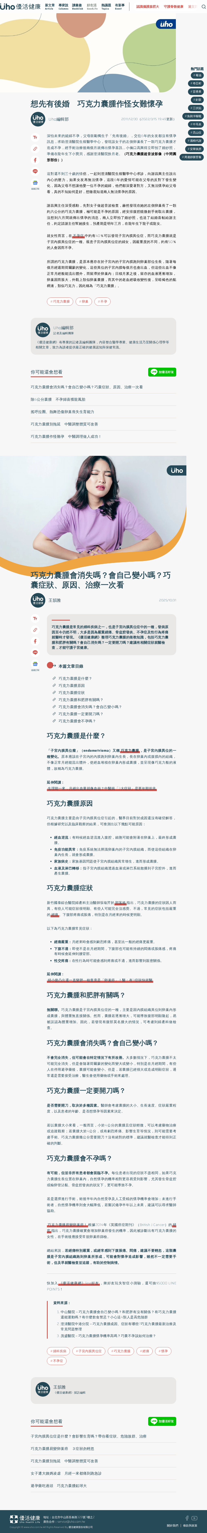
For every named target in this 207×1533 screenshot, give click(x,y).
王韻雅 (55, 600)
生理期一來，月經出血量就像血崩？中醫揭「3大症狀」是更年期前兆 (102, 788)
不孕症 (78, 235)
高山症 (197, 132)
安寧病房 (195, 149)
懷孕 (164, 1351)
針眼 (198, 99)
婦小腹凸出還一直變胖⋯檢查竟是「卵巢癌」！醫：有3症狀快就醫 (100, 980)
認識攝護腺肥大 (147, 6)
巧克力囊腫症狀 (72, 693)
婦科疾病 (60, 1351)
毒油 (198, 75)
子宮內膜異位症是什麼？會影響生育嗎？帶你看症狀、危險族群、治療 (89, 1436)
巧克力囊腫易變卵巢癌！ (67, 1224)
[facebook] (187, 1519)
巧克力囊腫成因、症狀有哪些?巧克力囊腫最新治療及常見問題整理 (118, 1326)
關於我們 (172, 1525)
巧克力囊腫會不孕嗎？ (77, 721)
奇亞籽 (197, 83)
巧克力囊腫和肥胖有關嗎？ (81, 700)
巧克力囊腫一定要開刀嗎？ (81, 714)
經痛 (54, 914)
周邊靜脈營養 (192, 157)
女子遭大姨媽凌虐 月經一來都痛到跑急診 (66, 1473)
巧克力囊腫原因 (72, 685)
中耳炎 (197, 124)
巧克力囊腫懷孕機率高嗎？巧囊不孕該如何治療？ (117, 1335)
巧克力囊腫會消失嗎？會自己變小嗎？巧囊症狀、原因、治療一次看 (87, 387)
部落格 (120, 902)
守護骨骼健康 (173, 6)
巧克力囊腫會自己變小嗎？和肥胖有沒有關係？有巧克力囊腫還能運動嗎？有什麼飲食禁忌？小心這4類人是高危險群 (118, 1314)
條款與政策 (190, 1525)
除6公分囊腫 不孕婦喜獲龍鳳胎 (58, 399)
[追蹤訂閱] (35, 182)
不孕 (103, 301)
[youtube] (194, 1519)
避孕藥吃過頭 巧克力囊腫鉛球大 (59, 1486)
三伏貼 (197, 108)
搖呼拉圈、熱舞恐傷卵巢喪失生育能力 (62, 412)
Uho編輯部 (59, 119)
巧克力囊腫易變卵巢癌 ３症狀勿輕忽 (62, 1449)
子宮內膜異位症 (90, 1351)
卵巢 (85, 301)
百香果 (197, 91)
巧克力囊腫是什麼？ (75, 678)
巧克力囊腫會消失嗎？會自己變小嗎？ (90, 707)
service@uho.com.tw (71, 1521)
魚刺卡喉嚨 (194, 116)
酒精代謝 (195, 140)
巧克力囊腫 (61, 301)
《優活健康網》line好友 (79, 1283)
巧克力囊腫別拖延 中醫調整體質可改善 (64, 424)
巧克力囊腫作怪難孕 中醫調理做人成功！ (66, 436)
